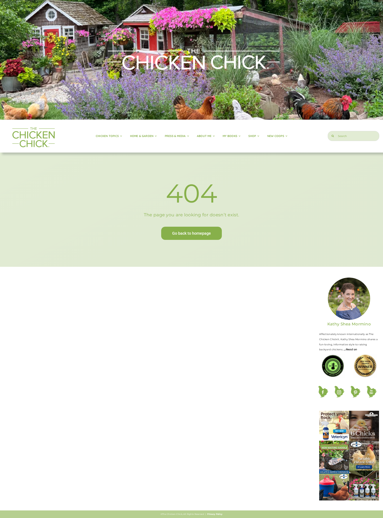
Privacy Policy (214, 514)
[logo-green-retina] (33, 126)
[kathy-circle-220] (349, 278)
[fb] (323, 387)
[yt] (371, 387)
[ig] (339, 387)
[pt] (355, 387)
